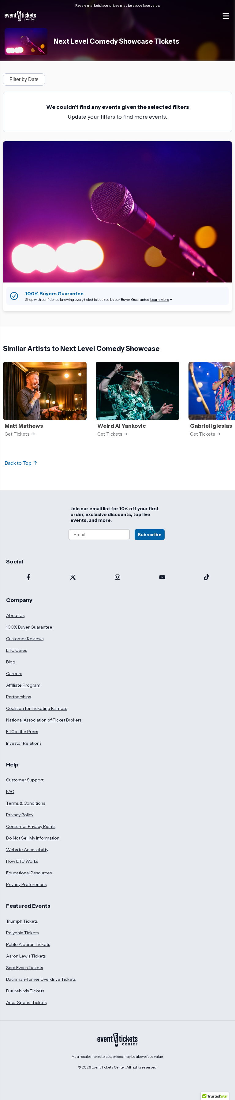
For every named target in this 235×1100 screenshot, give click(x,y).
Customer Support (24, 780)
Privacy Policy (19, 815)
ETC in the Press (22, 731)
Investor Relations (23, 743)
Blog (10, 662)
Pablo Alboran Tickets (28, 944)
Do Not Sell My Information (32, 838)
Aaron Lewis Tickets (26, 956)
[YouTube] (162, 578)
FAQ (10, 791)
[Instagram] (117, 578)
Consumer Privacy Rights (30, 826)
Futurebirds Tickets (25, 991)
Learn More (159, 299)
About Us (15, 615)
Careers (14, 673)
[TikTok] (206, 578)
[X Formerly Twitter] (73, 578)
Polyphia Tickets (22, 933)
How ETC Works (22, 861)
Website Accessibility (27, 849)
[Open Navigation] (226, 16)
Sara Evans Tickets (24, 967)
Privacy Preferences (26, 884)
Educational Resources (29, 873)
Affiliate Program (23, 685)
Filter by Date (24, 79)
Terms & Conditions (25, 803)
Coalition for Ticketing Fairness (36, 708)
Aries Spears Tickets (26, 1002)
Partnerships (18, 696)
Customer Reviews (24, 638)
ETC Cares (16, 650)
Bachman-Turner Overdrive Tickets (41, 979)
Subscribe (150, 534)
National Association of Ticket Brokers (43, 720)
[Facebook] (28, 578)
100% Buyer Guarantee (29, 627)
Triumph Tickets (22, 921)
